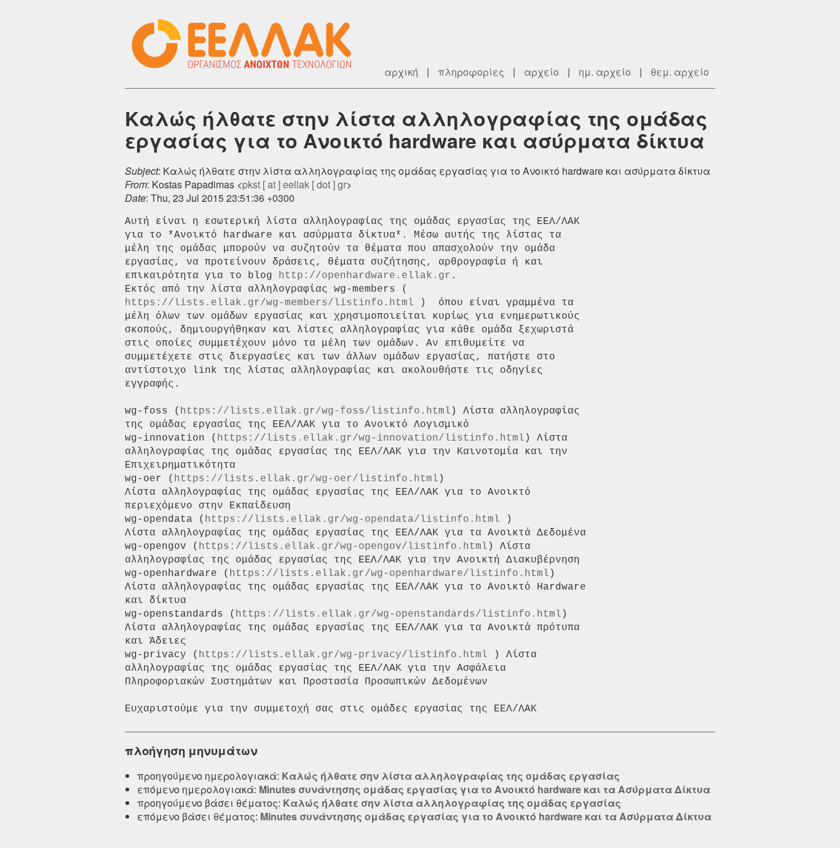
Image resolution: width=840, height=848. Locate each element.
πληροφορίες (471, 72)
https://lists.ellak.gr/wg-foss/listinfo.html (315, 411)
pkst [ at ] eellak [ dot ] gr (294, 184)
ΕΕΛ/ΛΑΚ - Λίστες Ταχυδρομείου (248, 44)
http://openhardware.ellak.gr (365, 275)
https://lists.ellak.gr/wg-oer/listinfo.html (306, 478)
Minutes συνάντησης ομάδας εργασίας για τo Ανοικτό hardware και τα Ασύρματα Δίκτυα (484, 789)
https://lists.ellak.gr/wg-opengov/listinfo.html (343, 546)
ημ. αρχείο (605, 72)
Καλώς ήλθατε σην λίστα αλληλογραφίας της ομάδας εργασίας (451, 776)
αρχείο (541, 72)
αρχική (401, 72)
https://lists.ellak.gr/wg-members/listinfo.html (269, 302)
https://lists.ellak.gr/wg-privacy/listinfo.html (343, 654)
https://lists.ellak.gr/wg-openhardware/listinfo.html (389, 573)
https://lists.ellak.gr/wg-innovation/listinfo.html (371, 438)
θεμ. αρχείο (680, 72)
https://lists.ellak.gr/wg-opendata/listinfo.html (352, 519)
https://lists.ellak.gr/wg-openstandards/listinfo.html (398, 614)
